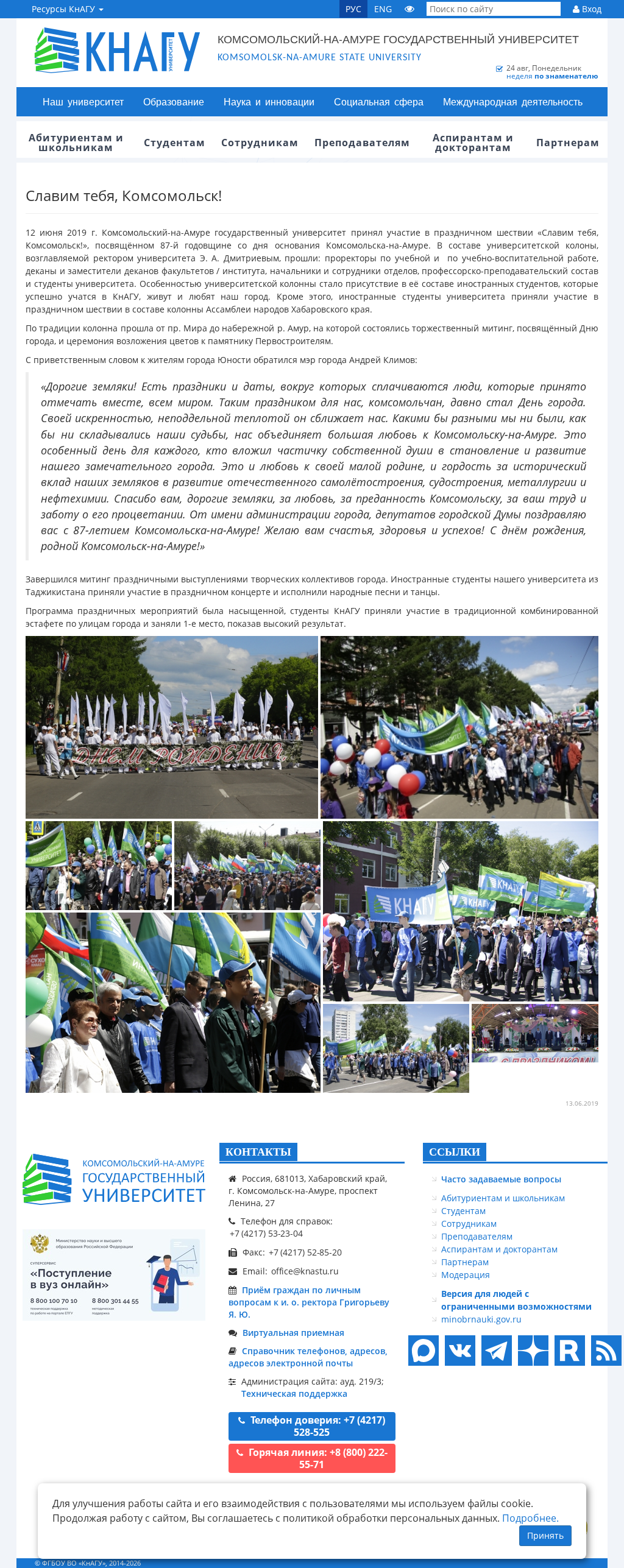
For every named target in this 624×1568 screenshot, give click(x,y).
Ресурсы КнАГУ (65, 9)
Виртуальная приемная (293, 1332)
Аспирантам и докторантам (499, 1249)
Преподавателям (476, 1236)
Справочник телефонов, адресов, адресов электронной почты (308, 1357)
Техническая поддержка (294, 1393)
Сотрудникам (469, 1223)
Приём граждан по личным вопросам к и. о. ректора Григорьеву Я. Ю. (309, 1302)
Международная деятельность (513, 101)
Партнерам (465, 1262)
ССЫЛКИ (454, 1152)
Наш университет (83, 101)
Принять (545, 1535)
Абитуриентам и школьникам (503, 1198)
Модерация (465, 1274)
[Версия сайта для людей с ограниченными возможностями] (409, 9)
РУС (353, 9)
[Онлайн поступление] (114, 1275)
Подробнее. (530, 1518)
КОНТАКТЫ (258, 1152)
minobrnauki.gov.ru (481, 1319)
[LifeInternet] (583, 1562)
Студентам (463, 1211)
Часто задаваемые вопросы (501, 1179)
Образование (173, 101)
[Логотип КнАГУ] (114, 1180)
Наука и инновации (269, 101)
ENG (383, 9)
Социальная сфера (379, 101)
